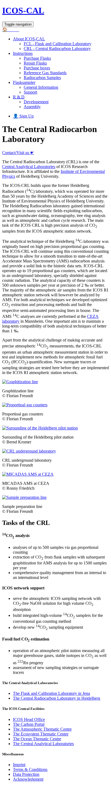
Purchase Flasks (37, 58)
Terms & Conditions (30, 769)
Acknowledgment (28, 779)
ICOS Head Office (29, 719)
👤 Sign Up (23, 116)
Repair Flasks (35, 63)
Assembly (32, 106)
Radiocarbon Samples (42, 77)
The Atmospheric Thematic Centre (42, 729)
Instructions (23, 53)
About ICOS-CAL (29, 39)
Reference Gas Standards (45, 72)
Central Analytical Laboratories (28, 166)
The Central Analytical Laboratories (43, 743)
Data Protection (26, 774)
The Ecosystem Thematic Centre (40, 734)
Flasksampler (24, 82)
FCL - (57, 43)
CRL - (57, 48)
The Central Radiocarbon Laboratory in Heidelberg (56, 698)
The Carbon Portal (28, 724)
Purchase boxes (37, 68)
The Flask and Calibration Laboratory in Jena (51, 693)
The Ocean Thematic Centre (37, 739)
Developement (36, 101)
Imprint (19, 764)
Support (30, 92)
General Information (41, 87)
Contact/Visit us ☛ (18, 152)
